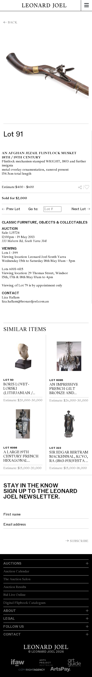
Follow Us (13, 626)
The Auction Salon (16, 579)
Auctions (12, 563)
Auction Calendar (16, 571)
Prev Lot (13, 209)
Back (12, 23)
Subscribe (79, 541)
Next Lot (78, 209)
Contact (12, 634)
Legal (9, 618)
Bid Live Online (14, 595)
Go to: (33, 209)
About (9, 611)
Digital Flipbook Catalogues (24, 603)
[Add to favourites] (87, 187)
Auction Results (14, 587)
